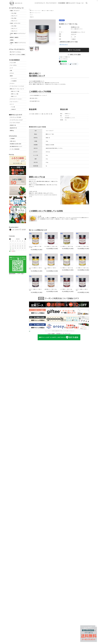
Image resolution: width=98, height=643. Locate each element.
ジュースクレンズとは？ (15, 122)
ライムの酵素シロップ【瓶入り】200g (66, 246)
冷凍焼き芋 (13, 109)
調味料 (11, 75)
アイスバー (12, 83)
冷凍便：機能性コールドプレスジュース (18, 34)
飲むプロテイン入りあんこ (15, 52)
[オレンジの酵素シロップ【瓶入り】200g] (51, 260)
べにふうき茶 (13, 62)
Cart (82, 3)
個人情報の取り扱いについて (16, 146)
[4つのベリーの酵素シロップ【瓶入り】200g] (35, 281)
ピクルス (12, 73)
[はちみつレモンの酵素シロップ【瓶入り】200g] (35, 238)
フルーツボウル (13, 65)
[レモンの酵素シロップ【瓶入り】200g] (82, 260)
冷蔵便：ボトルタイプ (14, 10)
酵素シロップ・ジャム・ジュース (17, 88)
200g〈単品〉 (14, 25)
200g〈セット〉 (14, 28)
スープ (11, 67)
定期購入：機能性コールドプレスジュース (18, 43)
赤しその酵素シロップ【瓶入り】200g (51, 246)
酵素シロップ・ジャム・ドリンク (35, 10)
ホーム (30, 9)
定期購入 (12, 40)
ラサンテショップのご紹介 (15, 117)
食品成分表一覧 (13, 127)
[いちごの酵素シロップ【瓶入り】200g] (82, 238)
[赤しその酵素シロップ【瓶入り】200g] (51, 238)
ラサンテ (31, 14)
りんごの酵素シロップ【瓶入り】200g (66, 267)
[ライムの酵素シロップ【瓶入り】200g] (66, 238)
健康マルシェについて (71, 3)
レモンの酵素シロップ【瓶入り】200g (82, 267)
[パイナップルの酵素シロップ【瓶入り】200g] (35, 260)
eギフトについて (64, 44)
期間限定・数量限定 (14, 37)
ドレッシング (14, 78)
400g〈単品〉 (14, 18)
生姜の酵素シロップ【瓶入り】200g (50, 289)
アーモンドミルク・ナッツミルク (17, 86)
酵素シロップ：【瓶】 (15, 91)
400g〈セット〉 (14, 20)
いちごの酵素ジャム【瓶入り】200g (66, 289)
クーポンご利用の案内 (14, 149)
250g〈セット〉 (14, 15)
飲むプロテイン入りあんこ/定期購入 (17, 54)
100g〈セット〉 (14, 31)
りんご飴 (13, 106)
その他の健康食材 (61, 3)
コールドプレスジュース (40, 3)
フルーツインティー (14, 101)
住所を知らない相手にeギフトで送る (69, 41)
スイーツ (12, 104)
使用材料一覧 (13, 125)
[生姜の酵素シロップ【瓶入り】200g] (51, 281)
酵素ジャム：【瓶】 (15, 93)
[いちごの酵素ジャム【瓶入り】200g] (66, 281)
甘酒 (11, 70)
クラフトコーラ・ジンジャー (16, 99)
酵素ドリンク (14, 96)
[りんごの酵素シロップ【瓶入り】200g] (66, 260)
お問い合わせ (13, 141)
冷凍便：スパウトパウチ (15, 23)
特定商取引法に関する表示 (15, 143)
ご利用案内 (12, 138)
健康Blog (12, 130)
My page (79, 3)
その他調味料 (14, 80)
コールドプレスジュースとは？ (16, 120)
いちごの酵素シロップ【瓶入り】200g (82, 246)
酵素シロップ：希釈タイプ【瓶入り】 (48, 10)
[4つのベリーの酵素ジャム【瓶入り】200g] (82, 281)
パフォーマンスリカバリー (51, 3)
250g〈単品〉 (14, 13)
